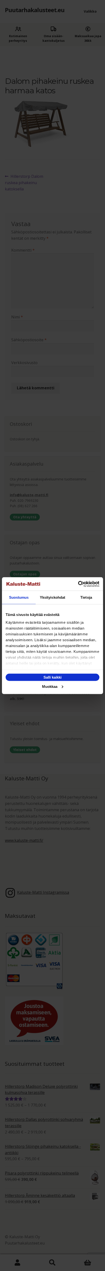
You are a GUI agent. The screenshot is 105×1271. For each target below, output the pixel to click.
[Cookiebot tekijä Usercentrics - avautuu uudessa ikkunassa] (78, 584)
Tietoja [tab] (86, 597)
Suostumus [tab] (19, 597)
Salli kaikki (52, 677)
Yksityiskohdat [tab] (52, 597)
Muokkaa (49, 686)
